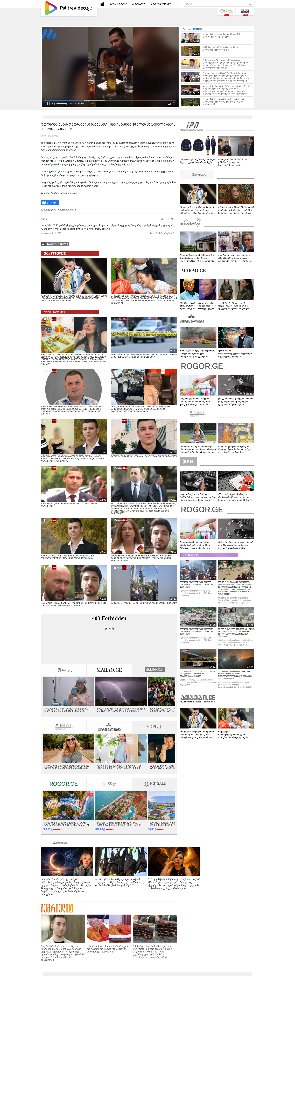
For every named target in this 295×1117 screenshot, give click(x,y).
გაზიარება (52, 203)
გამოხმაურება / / (164, 233)
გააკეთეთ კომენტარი (57, 244)
